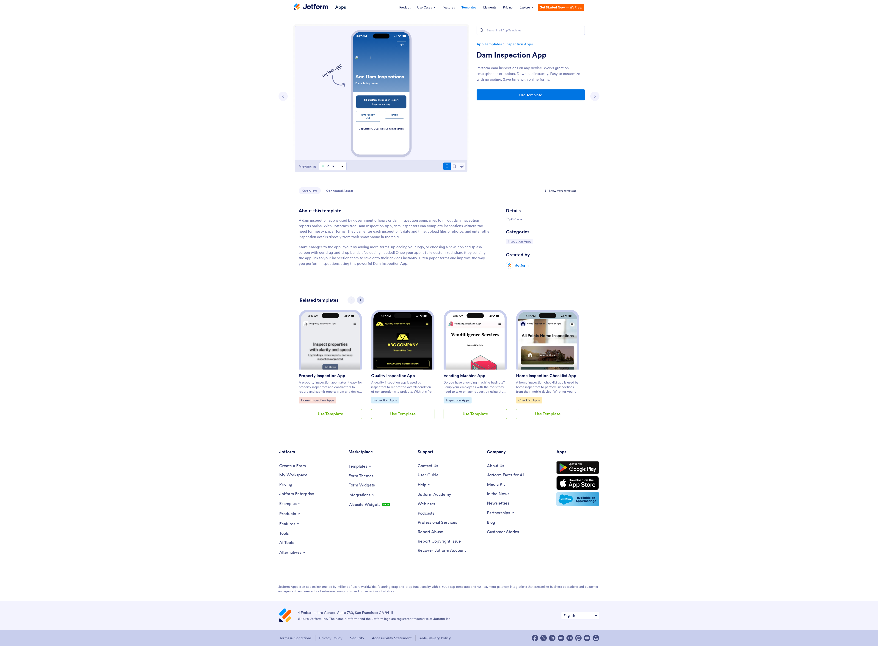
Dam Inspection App (512, 55)
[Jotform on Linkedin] (552, 638)
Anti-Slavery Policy (435, 638)
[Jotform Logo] (311, 7)
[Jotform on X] (543, 638)
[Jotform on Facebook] (535, 638)
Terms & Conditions (295, 638)
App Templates (489, 44)
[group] (330, 368)
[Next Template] (594, 96)
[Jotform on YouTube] (587, 638)
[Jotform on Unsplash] (596, 638)
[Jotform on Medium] (561, 638)
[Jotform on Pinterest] (578, 638)
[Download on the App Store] (577, 483)
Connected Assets (339, 191)
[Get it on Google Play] (577, 467)
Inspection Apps (519, 44)
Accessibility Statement (392, 638)
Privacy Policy (330, 638)
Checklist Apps (530, 400)
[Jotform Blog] (569, 638)
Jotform (522, 265)
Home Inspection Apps (317, 400)
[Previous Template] (283, 96)
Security (357, 638)
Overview (309, 191)
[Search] (482, 30)
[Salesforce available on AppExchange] (577, 499)
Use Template (530, 95)
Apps (340, 7)
